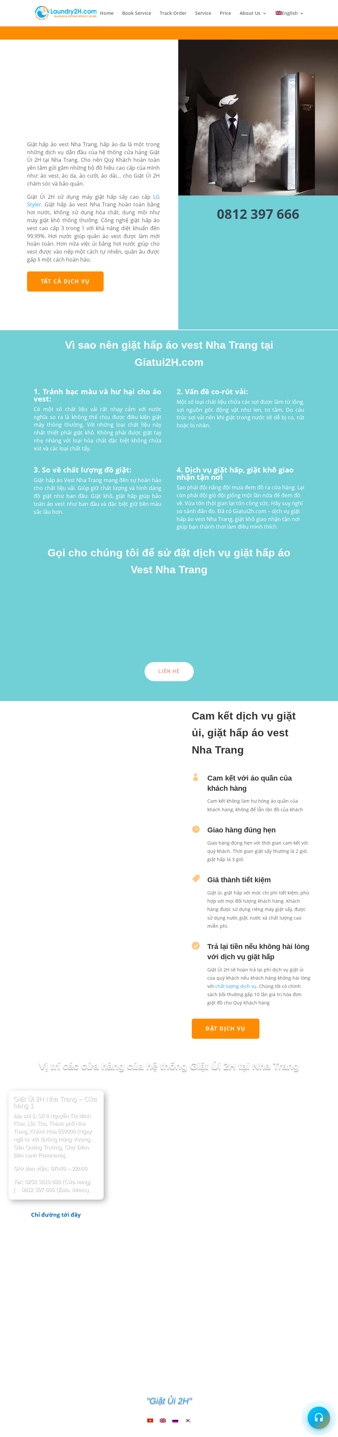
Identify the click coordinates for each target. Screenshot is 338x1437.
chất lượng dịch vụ (235, 986)
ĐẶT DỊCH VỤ (226, 1028)
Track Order (173, 13)
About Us (250, 13)
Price (225, 13)
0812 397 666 (258, 214)
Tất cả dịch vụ (65, 281)
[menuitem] (290, 18)
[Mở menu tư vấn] (319, 1418)
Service (203, 13)
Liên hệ (169, 671)
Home (107, 13)
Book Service (136, 13)
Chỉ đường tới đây (56, 1214)
